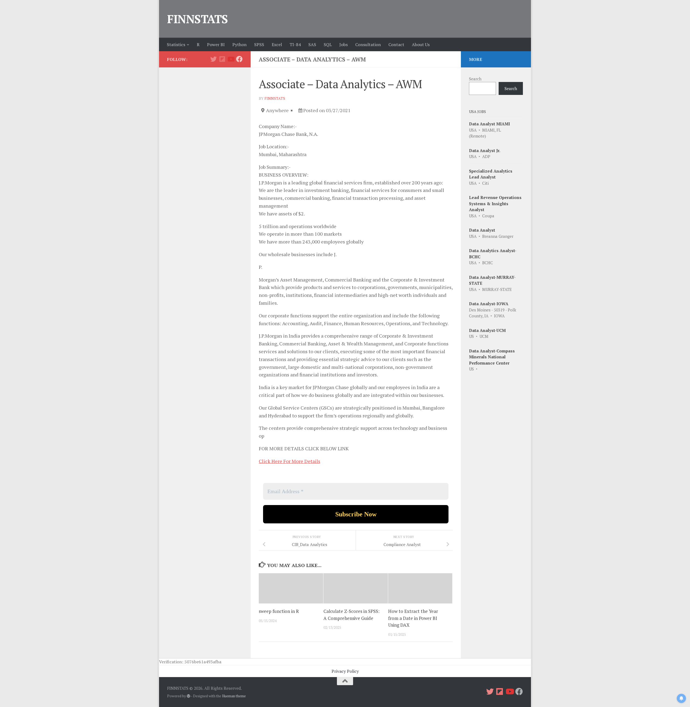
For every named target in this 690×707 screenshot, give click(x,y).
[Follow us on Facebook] (239, 59)
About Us (421, 44)
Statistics (176, 44)
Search (475, 78)
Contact (396, 44)
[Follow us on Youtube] (230, 59)
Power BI (216, 44)
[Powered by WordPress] (188, 696)
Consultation (368, 44)
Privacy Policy (345, 671)
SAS (312, 44)
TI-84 (295, 44)
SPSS (259, 44)
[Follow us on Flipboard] (222, 59)
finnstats (274, 98)
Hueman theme (234, 696)
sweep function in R (279, 611)
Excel (277, 44)
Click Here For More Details (289, 461)
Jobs (343, 44)
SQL (328, 44)
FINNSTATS (197, 18)
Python (239, 44)
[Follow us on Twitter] (213, 59)
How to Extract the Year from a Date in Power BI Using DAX (413, 618)
